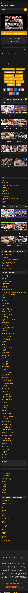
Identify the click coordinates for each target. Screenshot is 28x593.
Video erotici (6, 410)
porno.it (5, 369)
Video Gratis (7, 69)
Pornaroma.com (5, 500)
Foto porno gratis (7, 325)
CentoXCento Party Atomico (9, 267)
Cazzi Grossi (6, 287)
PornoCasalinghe (7, 372)
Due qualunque (6, 193)
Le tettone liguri (6, 265)
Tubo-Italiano (6, 407)
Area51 (3, 507)
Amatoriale (5, 276)
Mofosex (4, 536)
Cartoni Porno (6, 286)
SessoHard (5, 393)
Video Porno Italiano (8, 415)
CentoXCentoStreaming (7, 502)
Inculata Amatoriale (7, 336)
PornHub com (6, 358)
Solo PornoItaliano (7, 396)
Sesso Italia (8, 559)
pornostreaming (16, 61)
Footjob (5, 324)
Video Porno (11, 84)
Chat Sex (5, 297)
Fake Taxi (5, 306)
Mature (4, 344)
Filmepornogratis (7, 316)
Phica (3, 511)
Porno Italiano (6, 363)
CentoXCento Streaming (9, 294)
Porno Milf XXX (6, 366)
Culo (4, 298)
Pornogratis (6, 374)
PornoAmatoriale (7, 371)
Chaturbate (4, 533)
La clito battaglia (7, 254)
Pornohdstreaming (6, 519)
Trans (4, 404)
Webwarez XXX (7, 423)
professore (20, 72)
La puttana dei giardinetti (9, 262)
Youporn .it (5, 457)
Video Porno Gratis (7, 412)
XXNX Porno (6, 449)
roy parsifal (5, 481)
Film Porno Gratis (7, 311)
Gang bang (5, 330)
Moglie (4, 350)
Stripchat (4, 532)
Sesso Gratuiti (6, 388)
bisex (4, 201)
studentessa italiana (10, 81)
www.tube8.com (7, 440)
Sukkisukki (4, 521)
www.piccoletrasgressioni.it (9, 434)
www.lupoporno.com (8, 430)
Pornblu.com (4, 535)
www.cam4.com (7, 427)
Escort (4, 305)
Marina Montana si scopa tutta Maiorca (12, 259)
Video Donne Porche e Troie (9, 408)
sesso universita (19, 78)
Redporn (4, 510)
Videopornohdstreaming (7, 503)
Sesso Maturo (6, 390)
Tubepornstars (5, 525)
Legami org (5, 341)
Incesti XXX (6, 335)
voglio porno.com (7, 421)
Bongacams (4, 530)
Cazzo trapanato (7, 257)
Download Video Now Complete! (14, 33)
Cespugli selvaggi (7, 260)
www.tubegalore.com (8, 441)
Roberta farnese (7, 487)
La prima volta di (7, 479)
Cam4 (4, 284)
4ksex (3, 522)
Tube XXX (5, 405)
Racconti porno (6, 382)
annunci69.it (6, 280)
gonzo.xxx (5, 331)
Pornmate (4, 537)
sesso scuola (9, 78)
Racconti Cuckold (7, 380)
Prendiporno (6, 379)
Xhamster (5, 446)
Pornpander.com (5, 541)
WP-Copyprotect (14, 592)
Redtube (5, 385)
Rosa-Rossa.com (7, 386)
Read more (13, 58)
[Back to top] (24, 589)
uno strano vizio (7, 190)
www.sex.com (6, 438)
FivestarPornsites (6, 506)
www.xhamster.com (7, 443)
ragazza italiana (9, 75)
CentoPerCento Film (8, 289)
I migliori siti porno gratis (8, 333)
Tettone (5, 402)
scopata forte (19, 75)
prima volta (5, 486)
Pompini (5, 357)
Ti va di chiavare (7, 473)
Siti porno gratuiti (7, 394)
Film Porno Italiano (6, 518)
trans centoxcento (7, 476)
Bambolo (5, 187)
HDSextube (4, 539)
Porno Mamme (6, 364)
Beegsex (4, 524)
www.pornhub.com (7, 435)
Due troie (5, 490)
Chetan (8, 592)
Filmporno (5, 320)
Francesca (5, 489)
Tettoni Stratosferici (7, 268)
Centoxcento (6, 472)
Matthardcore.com (7, 342)
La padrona (6, 256)
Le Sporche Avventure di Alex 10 (10, 198)
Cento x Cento (6, 478)
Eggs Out (16, 66)
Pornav (3, 515)
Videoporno (6, 419)
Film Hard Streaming (8, 309)
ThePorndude (5, 504)
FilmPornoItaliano (7, 322)
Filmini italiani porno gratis (9, 319)
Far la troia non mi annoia (9, 263)
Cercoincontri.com (7, 295)
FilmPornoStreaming (6, 540)
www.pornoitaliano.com (8, 437)
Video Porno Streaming (8, 416)
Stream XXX (6, 397)
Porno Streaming (21, 557)
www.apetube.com (7, 426)
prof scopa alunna (10, 72)
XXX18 (5, 451)
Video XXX (5, 418)
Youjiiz (4, 455)
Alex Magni (5, 275)
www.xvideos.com (7, 445)
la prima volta (6, 188)
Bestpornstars (5, 508)
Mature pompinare (7, 347)
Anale (4, 278)
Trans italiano (6, 191)
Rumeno (5, 195)
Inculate (5, 338)
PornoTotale (6, 375)
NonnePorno (6, 352)
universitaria (20, 81)
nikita (4, 184)
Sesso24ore (6, 391)
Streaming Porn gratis (8, 399)
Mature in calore (7, 346)
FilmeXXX (5, 317)
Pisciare (5, 180)
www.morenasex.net (8, 432)
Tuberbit (4, 526)
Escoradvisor (6, 303)
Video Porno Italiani (7, 413)
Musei (4, 199)
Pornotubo (5, 377)
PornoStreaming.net (9, 5)
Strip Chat (5, 401)
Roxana (5, 494)
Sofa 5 (4, 202)
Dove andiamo (6, 196)
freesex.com (6, 328)
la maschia (5, 182)
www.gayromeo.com (8, 429)
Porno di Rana (6, 360)
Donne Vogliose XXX (8, 302)
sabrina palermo (7, 483)
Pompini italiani (21, 69)
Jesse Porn (4, 517)
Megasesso (6, 349)
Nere (4, 492)
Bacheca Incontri (7, 281)
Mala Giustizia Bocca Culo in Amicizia (12, 185)
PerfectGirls (6, 355)
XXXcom (5, 452)
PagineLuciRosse (7, 353)
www (19, 84)
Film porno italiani (7, 313)
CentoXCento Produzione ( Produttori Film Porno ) (14, 292)
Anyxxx (3, 529)
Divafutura (5, 300)
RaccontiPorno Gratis (8, 383)
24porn (3, 514)
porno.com (5, 368)
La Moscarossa (6, 339)
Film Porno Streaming (8, 314)
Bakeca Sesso (6, 283)
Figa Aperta (6, 308)
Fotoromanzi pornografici (9, 327)
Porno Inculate (6, 361)
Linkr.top (4, 513)
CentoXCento (6, 291)
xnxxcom (5, 448)
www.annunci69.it (7, 424)
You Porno (5, 454)
